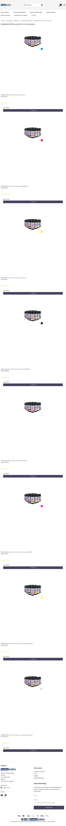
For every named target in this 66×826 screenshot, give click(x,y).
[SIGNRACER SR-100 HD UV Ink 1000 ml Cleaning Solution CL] (33, 700)
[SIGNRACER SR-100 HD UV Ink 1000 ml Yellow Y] (33, 243)
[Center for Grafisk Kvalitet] (11, 5)
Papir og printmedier (36, 12)
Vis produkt (33, 110)
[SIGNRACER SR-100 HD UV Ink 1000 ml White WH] (33, 426)
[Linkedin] (5, 795)
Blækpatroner (50, 12)
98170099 (4, 785)
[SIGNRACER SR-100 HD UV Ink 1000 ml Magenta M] (33, 151)
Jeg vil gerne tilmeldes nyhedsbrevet (49, 802)
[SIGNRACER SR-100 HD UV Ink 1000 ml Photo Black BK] (33, 334)
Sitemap (3, 791)
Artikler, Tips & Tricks (20, 15)
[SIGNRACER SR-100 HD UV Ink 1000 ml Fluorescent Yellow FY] (33, 608)
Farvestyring (5, 12)
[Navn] (49, 795)
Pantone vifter (5, 15)
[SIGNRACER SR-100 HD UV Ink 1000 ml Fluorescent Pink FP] (33, 517)
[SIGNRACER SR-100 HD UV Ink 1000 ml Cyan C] (33, 60)
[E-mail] (49, 799)
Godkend (49, 807)
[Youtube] (2, 795)
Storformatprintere (19, 12)
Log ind (33, 15)
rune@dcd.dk (5, 787)
